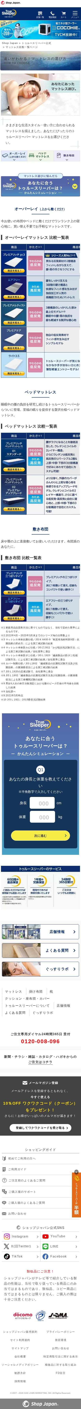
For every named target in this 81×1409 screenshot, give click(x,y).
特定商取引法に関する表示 (60, 1356)
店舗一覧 (40, 17)
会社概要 (20, 1356)
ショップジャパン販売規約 (20, 1331)
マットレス (13, 991)
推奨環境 (60, 1339)
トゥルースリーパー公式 (36, 43)
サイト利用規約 (20, 1339)
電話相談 (52, 17)
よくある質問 (15, 1012)
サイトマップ (20, 1348)
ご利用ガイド (17, 1169)
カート (64, 17)
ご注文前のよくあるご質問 (27, 1180)
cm (41, 803)
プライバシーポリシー (60, 1331)
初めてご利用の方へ (22, 1158)
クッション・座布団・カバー (27, 998)
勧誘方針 (20, 1373)
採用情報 (20, 1381)
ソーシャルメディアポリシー (20, 1364)
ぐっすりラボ (42, 1012)
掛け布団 (36, 991)
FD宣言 (60, 1373)
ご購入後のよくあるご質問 (26, 1202)
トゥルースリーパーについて (27, 1005)
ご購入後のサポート (22, 1191)
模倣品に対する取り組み (61, 1364)
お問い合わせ (17, 1213)
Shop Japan (10, 43)
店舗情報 (63, 1005)
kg (40, 817)
